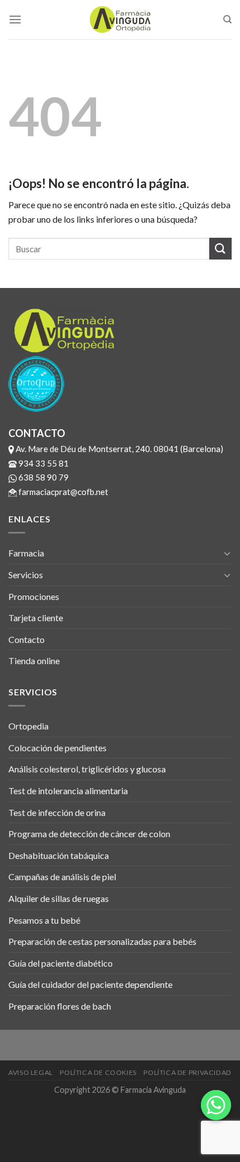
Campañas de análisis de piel (62, 876)
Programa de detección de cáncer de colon (89, 833)
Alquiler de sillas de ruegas (58, 898)
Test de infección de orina (56, 812)
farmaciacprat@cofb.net (62, 492)
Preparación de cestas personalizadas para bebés (102, 941)
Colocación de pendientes (57, 747)
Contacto (26, 639)
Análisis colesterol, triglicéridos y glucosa (87, 769)
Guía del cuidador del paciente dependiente (90, 984)
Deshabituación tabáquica (58, 855)
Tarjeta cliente (35, 617)
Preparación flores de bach (59, 1006)
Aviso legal (30, 1072)
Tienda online (34, 660)
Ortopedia (28, 726)
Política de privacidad (187, 1072)
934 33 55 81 (43, 463)
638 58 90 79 (43, 477)
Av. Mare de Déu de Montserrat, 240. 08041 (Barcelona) (118, 449)
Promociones (33, 596)
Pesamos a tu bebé (44, 920)
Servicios (25, 574)
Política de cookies (98, 1072)
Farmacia (26, 553)
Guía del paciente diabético (60, 963)
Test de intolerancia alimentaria (68, 790)
